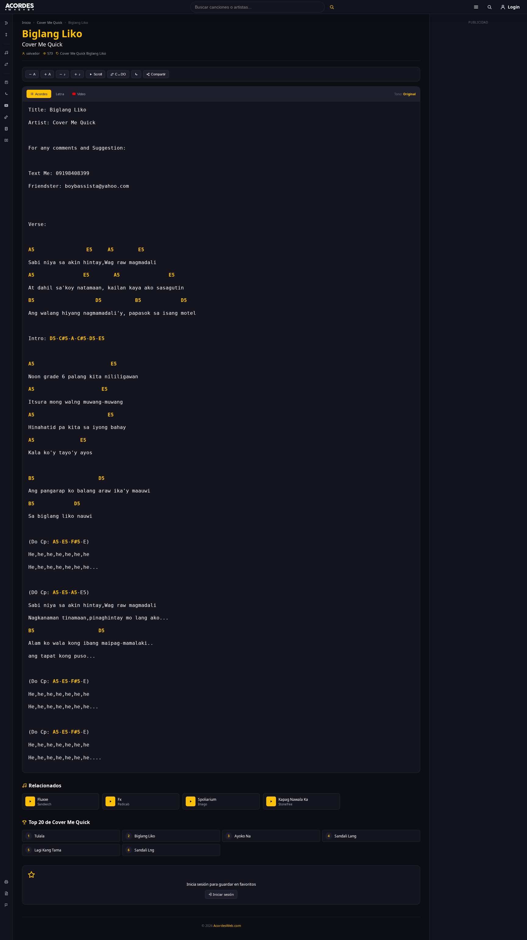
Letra (60, 94)
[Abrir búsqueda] (489, 7)
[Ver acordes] (6, 128)
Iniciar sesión (223, 894)
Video (81, 94)
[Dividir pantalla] (6, 140)
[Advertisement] (478, 118)
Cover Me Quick (49, 22)
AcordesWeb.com (227, 925)
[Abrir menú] (476, 7)
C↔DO (120, 74)
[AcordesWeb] (27, 7)
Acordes (41, 94)
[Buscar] (332, 7)
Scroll (98, 74)
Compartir (158, 74)
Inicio (26, 22)
